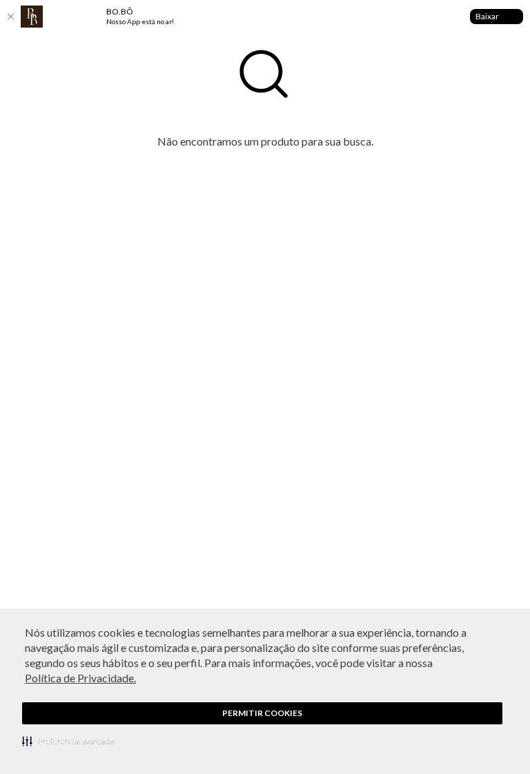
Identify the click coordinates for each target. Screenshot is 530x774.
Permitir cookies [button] (262, 713)
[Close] (10, 16)
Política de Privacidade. (80, 677)
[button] (68, 741)
